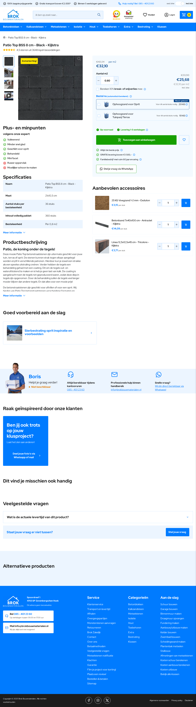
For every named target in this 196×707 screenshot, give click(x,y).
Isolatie (78, 26)
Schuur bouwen (168, 604)
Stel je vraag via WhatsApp (118, 168)
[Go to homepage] (13, 14)
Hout (92, 26)
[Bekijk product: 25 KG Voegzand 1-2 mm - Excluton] (102, 203)
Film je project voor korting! (101, 669)
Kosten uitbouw (168, 669)
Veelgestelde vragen (98, 650)
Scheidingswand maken (172, 641)
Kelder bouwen (168, 632)
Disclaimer (189, 700)
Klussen (161, 26)
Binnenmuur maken (171, 613)
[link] (50, 332)
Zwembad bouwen (170, 637)
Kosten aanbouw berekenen (175, 665)
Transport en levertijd (98, 609)
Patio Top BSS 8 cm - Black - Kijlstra (27, 37)
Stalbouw (165, 650)
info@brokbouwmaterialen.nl (126, 389)
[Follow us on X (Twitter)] (107, 700)
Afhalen (91, 613)
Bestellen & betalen (97, 679)
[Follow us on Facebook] (88, 700)
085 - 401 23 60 (76, 389)
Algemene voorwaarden (159, 700)
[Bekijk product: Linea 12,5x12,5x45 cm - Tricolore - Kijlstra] (102, 246)
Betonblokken (11, 26)
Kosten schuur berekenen (174, 660)
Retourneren (94, 627)
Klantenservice (95, 604)
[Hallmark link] (128, 15)
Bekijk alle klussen (169, 674)
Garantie (92, 665)
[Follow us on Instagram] (98, 700)
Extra (127, 26)
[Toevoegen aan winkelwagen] (185, 203)
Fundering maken (169, 623)
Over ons (92, 641)
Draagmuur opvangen (172, 618)
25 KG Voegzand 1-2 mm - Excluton (131, 200)
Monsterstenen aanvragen (101, 623)
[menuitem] (101, 604)
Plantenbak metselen (171, 646)
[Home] (4, 37)
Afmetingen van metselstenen (176, 655)
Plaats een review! (96, 674)
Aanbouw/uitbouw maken (174, 627)
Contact (91, 637)
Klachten (92, 660)
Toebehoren (110, 26)
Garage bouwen (169, 609)
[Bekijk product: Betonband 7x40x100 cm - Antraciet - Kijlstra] (102, 225)
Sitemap (91, 683)
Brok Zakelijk (94, 632)
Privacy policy (177, 700)
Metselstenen (58, 26)
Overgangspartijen (97, 618)
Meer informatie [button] (12, 232)
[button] (9, 61)
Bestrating (144, 26)
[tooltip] (145, 89)
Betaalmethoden (96, 646)
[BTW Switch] (180, 3)
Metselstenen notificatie (100, 655)
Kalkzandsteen (34, 26)
